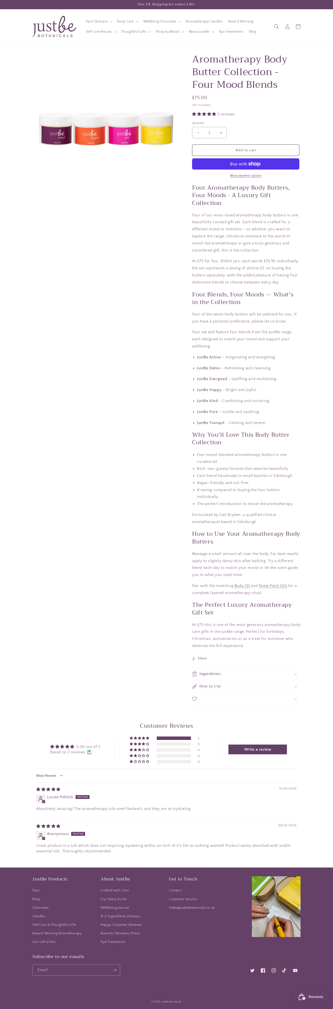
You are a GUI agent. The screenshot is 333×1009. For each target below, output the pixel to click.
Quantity (198, 123)
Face (35, 890)
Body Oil (242, 586)
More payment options (246, 175)
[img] (48, 789)
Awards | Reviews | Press (120, 933)
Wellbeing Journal (115, 908)
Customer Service (183, 899)
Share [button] (202, 658)
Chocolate (40, 908)
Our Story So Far (114, 899)
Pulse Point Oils (273, 586)
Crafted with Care (115, 890)
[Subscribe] (114, 970)
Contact (175, 890)
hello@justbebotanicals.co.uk (192, 908)
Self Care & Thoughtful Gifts (54, 925)
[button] (99, 21)
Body (36, 899)
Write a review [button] (257, 749)
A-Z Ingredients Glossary (120, 916)
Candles (38, 916)
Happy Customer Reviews (121, 925)
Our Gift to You (44, 942)
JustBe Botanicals (171, 1001)
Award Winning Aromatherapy (57, 933)
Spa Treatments (113, 942)
